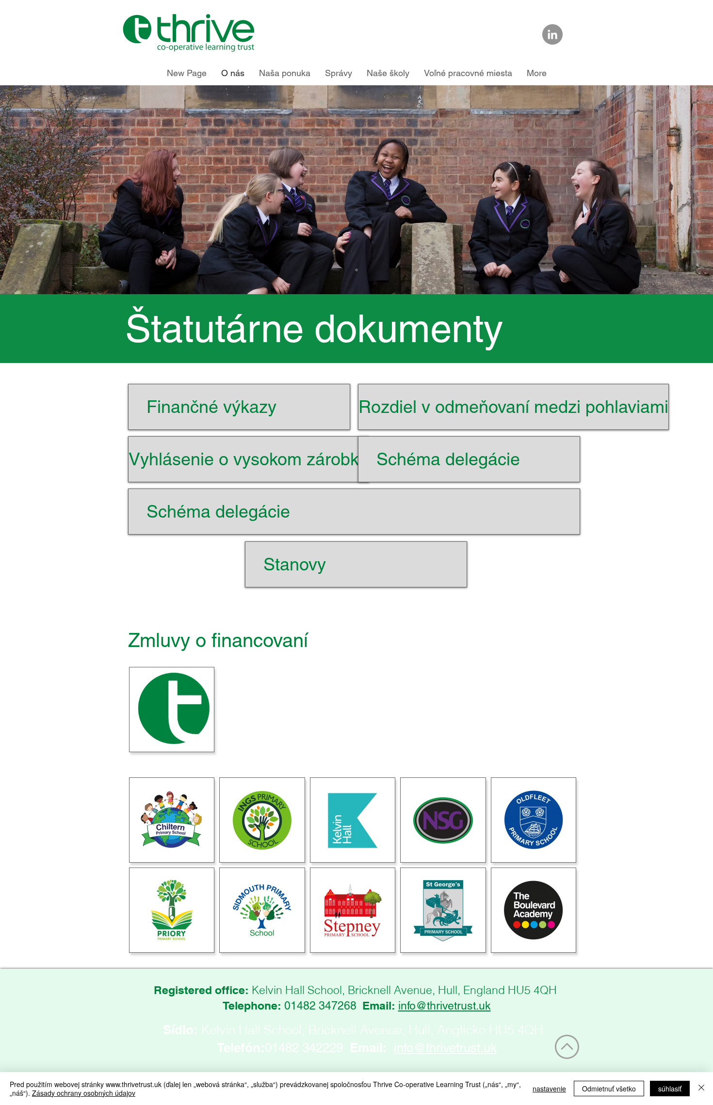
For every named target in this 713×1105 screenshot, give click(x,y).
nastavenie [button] (549, 1088)
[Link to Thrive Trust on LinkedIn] (552, 34)
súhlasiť (669, 1088)
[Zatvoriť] (701, 1088)
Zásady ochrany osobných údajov (83, 1093)
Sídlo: (180, 1029)
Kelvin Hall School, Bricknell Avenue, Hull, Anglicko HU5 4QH (372, 1030)
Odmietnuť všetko (609, 1088)
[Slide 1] (356, 269)
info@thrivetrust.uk (444, 1005)
